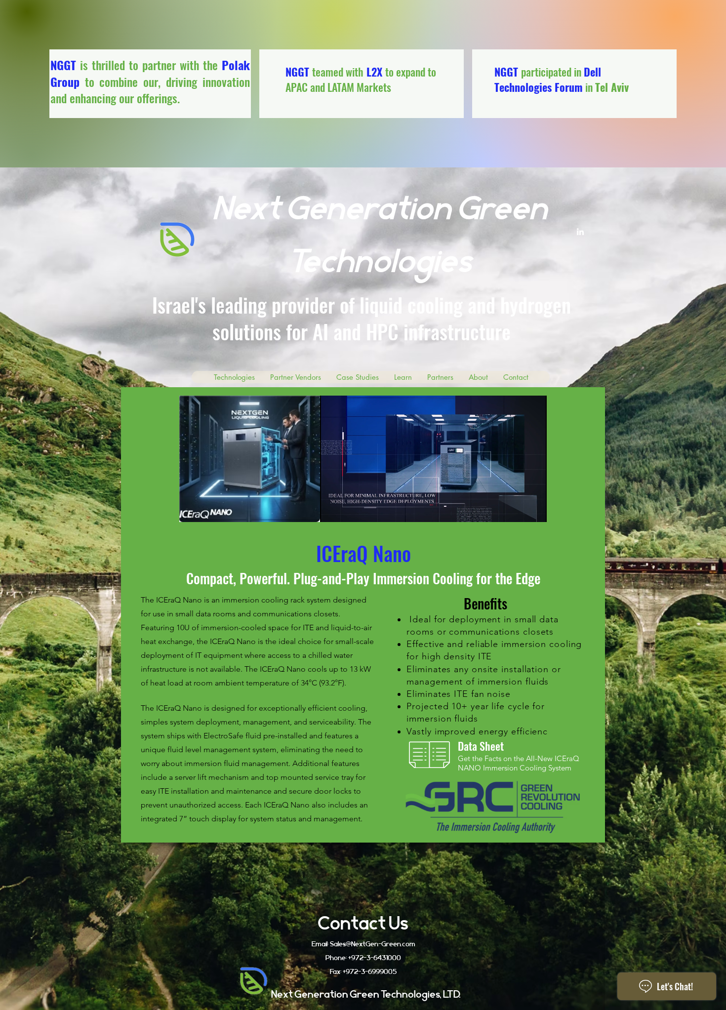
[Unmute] (349, 508)
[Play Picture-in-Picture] (516, 508)
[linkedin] (580, 232)
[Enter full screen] (533, 508)
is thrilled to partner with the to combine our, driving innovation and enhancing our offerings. (150, 81)
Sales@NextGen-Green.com (372, 944)
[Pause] (332, 508)
